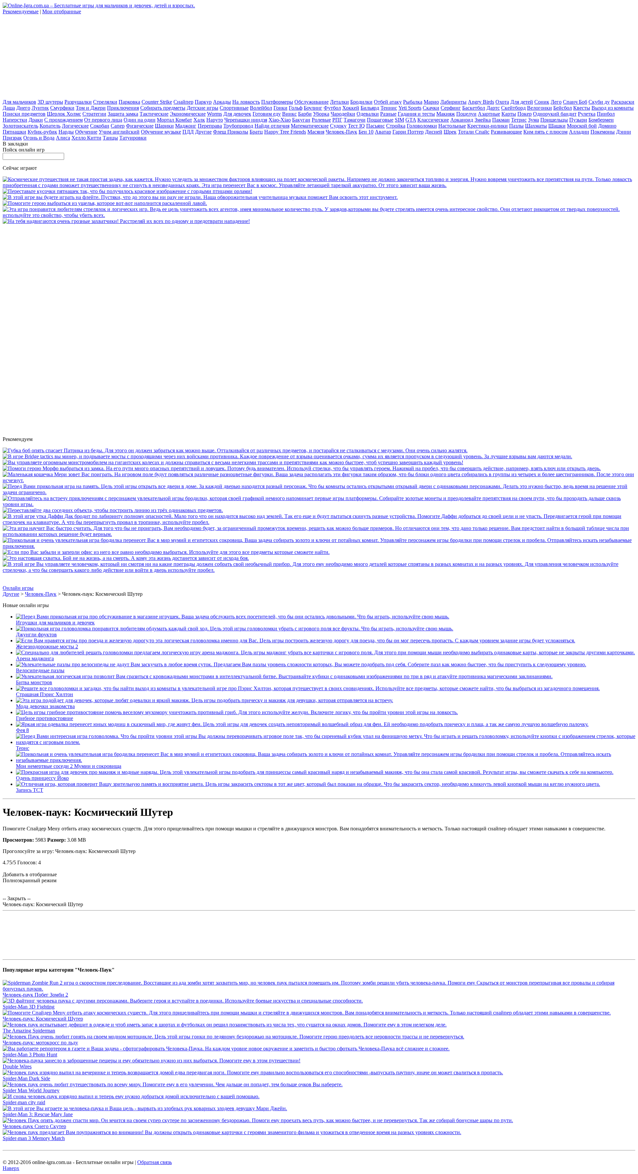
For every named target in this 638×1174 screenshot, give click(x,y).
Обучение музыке (161, 132)
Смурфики (62, 108)
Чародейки (343, 114)
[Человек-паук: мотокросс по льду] (233, 1036)
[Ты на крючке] (235, 450)
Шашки (557, 126)
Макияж (445, 114)
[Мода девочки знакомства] (204, 700)
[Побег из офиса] (166, 552)
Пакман (501, 120)
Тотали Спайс (473, 132)
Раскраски (622, 102)
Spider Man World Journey (31, 1090)
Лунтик (40, 108)
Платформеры (277, 102)
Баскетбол (473, 108)
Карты (508, 114)
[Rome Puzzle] (113, 510)
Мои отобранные (61, 11)
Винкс (289, 114)
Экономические (188, 114)
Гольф (295, 108)
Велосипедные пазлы (40, 670)
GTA (410, 120)
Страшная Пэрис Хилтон (44, 694)
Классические (433, 120)
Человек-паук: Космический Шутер (43, 1018)
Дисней (433, 132)
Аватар (383, 132)
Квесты (581, 108)
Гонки (280, 108)
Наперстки (15, 120)
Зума (533, 120)
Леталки (339, 102)
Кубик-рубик (42, 132)
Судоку (338, 126)
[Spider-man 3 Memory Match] (232, 1132)
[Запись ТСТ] (308, 784)
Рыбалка (412, 102)
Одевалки (368, 114)
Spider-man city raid (24, 1102)
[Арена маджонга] (325, 652)
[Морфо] (302, 468)
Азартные (489, 114)
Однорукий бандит (555, 114)
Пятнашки (14, 132)
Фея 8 (22, 730)
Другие (203, 132)
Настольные (452, 126)
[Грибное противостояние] (237, 712)
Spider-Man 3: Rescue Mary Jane (38, 1114)
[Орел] (127, 191)
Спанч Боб (575, 102)
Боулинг (313, 108)
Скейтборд (513, 108)
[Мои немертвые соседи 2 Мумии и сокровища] (319, 546)
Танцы (110, 138)
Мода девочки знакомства (45, 706)
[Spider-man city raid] (131, 1096)
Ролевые (321, 120)
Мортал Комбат (174, 120)
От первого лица (103, 120)
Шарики (164, 126)
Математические (310, 126)
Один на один (140, 120)
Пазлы (516, 126)
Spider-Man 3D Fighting (28, 1007)
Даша (9, 108)
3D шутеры (50, 102)
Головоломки (422, 126)
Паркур (203, 102)
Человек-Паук (341, 132)
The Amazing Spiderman (29, 1030)
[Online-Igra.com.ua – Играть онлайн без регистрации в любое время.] (99, 5)
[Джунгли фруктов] (234, 628)
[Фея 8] (302, 724)
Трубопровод (238, 126)
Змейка (483, 120)
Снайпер (183, 102)
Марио (431, 102)
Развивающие (506, 132)
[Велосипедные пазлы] (301, 664)
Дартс (493, 108)
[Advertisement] (52, 56)
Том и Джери (91, 108)
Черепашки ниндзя (245, 120)
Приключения (123, 108)
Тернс (22, 748)
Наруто (214, 120)
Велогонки (539, 108)
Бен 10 (366, 132)
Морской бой (582, 126)
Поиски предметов (24, 114)
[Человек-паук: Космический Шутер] (307, 1012)
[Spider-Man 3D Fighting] (183, 1001)
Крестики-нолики (487, 126)
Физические (140, 126)
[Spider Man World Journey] (173, 1084)
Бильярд (370, 108)
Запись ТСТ (29, 790)
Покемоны (602, 132)
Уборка (321, 114)
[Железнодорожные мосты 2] (295, 640)
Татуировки (133, 138)
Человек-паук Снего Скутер (34, 1126)
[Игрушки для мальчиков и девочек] (232, 616)
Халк (199, 120)
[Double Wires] (151, 1060)
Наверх (11, 1168)
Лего (556, 102)
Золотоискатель (20, 126)
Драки (36, 120)
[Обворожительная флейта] (200, 197)
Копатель (50, 126)
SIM (399, 120)
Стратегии (94, 114)
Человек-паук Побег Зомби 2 (35, 995)
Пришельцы (554, 120)
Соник (541, 102)
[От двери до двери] (319, 492)
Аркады (222, 102)
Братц (256, 132)
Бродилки (361, 102)
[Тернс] (325, 742)
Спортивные (234, 108)
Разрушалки (78, 102)
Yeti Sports (409, 108)
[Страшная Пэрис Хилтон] (308, 688)
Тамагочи (355, 120)
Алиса (63, 138)
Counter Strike (157, 102)
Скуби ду (599, 102)
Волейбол (261, 108)
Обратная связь (154, 1162)
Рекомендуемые (21, 11)
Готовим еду (267, 114)
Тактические (154, 114)
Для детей (521, 102)
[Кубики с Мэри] (319, 480)
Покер (524, 114)
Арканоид (461, 120)
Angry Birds (481, 102)
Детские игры (202, 108)
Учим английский (119, 132)
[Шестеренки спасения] (105, 203)
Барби (305, 114)
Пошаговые (380, 120)
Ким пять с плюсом (545, 132)
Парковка (129, 102)
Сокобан (99, 126)
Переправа (210, 126)
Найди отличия (272, 126)
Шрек (450, 132)
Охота (502, 102)
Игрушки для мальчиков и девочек (55, 622)
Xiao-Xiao (279, 120)
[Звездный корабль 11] (319, 185)
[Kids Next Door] (319, 570)
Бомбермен (601, 120)
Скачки (431, 108)
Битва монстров (34, 682)
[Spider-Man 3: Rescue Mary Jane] (145, 1108)
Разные (388, 114)
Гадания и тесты (416, 114)
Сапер (118, 126)
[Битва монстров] (284, 676)
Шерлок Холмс (64, 114)
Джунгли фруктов (36, 634)
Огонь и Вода (38, 138)
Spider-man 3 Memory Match (34, 1138)
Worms (214, 114)
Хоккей (350, 108)
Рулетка (586, 114)
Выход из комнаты (612, 108)
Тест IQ (356, 126)
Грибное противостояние (44, 718)
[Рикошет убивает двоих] (319, 215)
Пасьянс (375, 126)
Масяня (315, 132)
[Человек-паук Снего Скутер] (258, 1120)
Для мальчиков (19, 102)
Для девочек (237, 114)
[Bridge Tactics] (287, 456)
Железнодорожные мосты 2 (47, 646)
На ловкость (246, 102)
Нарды (66, 132)
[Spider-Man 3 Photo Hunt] (226, 1048)
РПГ (337, 120)
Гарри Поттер (408, 132)
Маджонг (185, 126)
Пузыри (578, 120)
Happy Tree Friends (285, 132)
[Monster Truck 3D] (233, 462)
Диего (23, 108)
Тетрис (519, 120)
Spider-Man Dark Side (26, 1078)
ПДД (188, 132)
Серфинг (451, 108)
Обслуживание (311, 102)
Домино (607, 126)
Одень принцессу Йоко (42, 778)
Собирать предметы (162, 108)
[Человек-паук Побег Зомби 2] (319, 989)
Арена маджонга (35, 658)
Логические (75, 126)
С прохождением (63, 120)
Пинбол (606, 114)
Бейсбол (562, 108)
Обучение (86, 132)
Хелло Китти (86, 138)
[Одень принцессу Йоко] (314, 772)
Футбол (332, 108)
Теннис (388, 108)
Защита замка (123, 114)
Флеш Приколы (230, 132)
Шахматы (536, 126)
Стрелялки (105, 102)
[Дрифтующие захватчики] (126, 221)
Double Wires (17, 1066)
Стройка (395, 126)
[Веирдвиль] (319, 504)
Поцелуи (466, 114)
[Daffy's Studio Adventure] (319, 522)
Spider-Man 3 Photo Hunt (30, 1054)
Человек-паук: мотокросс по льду (40, 1042)
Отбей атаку (388, 102)
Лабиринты (453, 102)
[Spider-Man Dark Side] (253, 1072)
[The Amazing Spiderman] (225, 1024)
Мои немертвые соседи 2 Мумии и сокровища (68, 766)
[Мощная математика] (319, 534)
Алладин (579, 132)
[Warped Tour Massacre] (126, 558)
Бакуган (301, 120)
